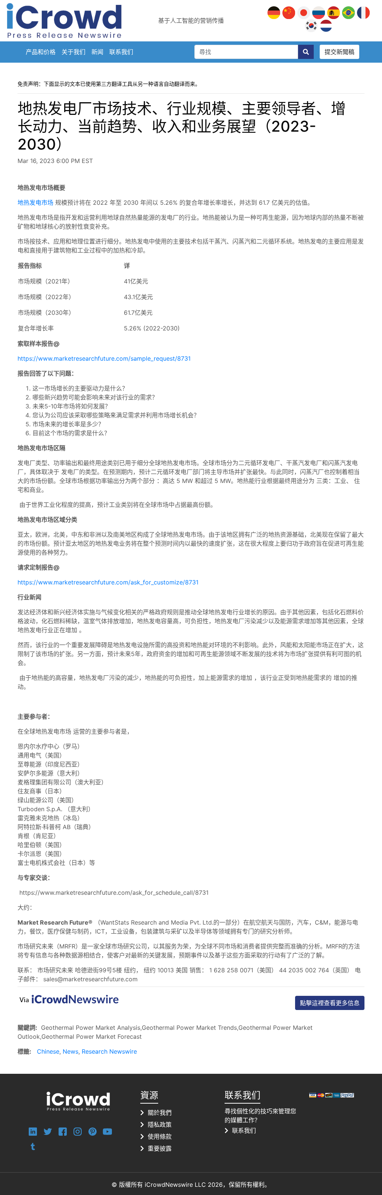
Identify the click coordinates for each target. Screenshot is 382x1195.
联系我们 (121, 52)
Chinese (48, 1051)
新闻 (97, 52)
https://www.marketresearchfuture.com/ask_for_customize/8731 (108, 582)
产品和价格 (41, 52)
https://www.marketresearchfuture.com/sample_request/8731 (104, 358)
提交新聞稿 (339, 52)
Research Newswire (109, 1051)
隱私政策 (160, 1124)
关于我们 (73, 52)
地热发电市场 (35, 202)
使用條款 (160, 1136)
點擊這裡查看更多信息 (330, 1003)
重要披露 (160, 1148)
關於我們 (160, 1112)
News (70, 1051)
